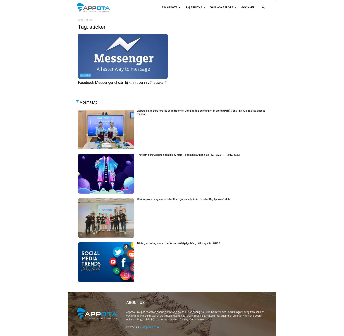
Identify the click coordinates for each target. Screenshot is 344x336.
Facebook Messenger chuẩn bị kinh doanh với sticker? (122, 82)
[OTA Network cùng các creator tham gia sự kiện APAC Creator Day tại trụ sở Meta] (106, 218)
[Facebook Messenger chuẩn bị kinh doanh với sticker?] (123, 56)
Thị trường (194, 7)
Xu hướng (85, 75)
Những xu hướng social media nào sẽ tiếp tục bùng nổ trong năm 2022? (178, 243)
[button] (263, 7)
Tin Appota (170, 7)
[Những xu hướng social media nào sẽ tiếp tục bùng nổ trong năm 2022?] (106, 262)
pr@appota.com (149, 327)
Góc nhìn (247, 7)
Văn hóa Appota (221, 7)
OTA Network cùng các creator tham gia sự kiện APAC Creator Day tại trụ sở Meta (183, 199)
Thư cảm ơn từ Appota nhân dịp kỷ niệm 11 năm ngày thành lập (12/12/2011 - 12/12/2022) (188, 154)
